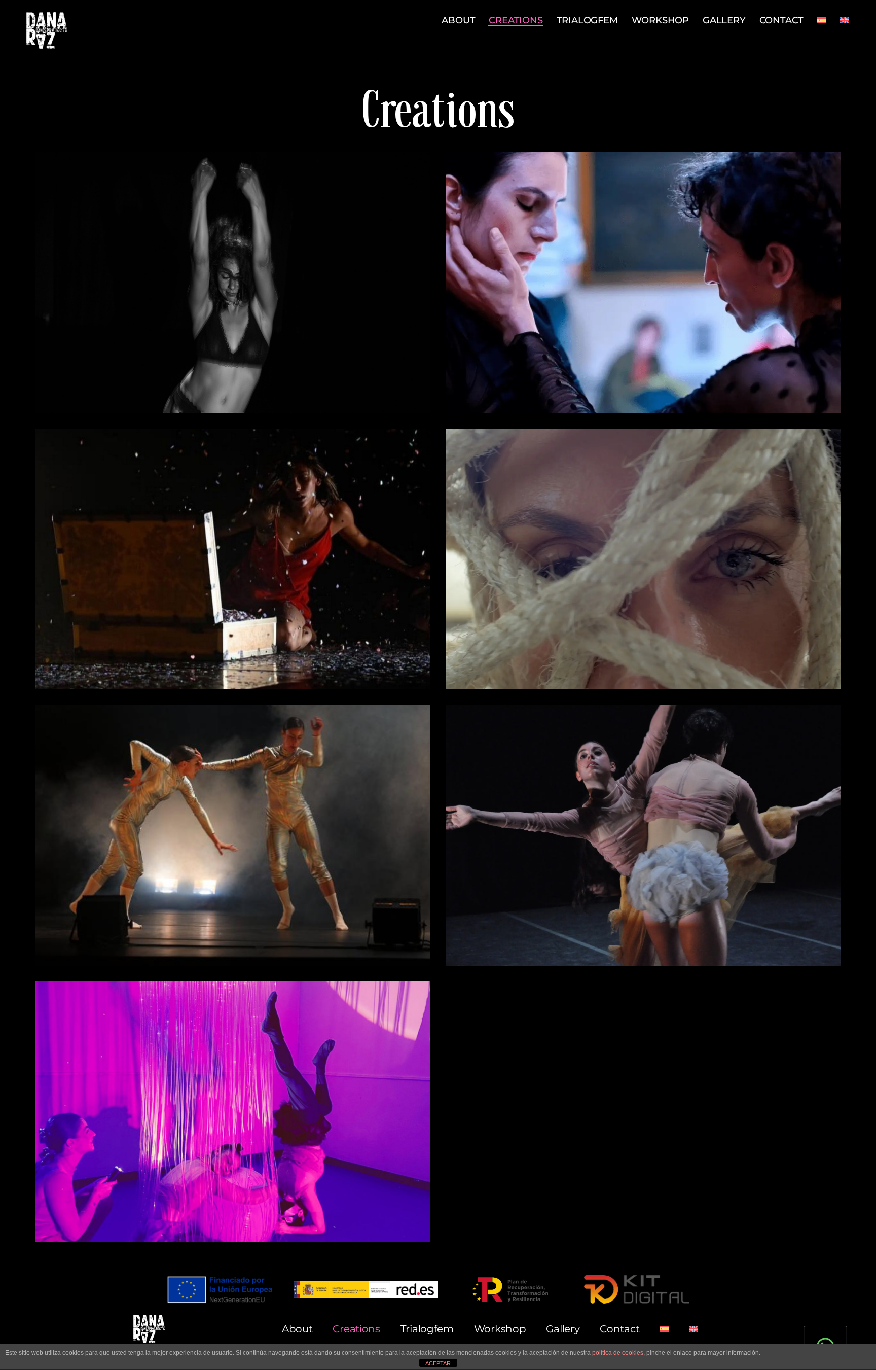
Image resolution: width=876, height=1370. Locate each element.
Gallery (724, 20)
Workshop (660, 20)
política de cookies (617, 1352)
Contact (781, 20)
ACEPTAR (438, 1363)
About (458, 20)
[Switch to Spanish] (822, 20)
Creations (515, 20)
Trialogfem (587, 20)
